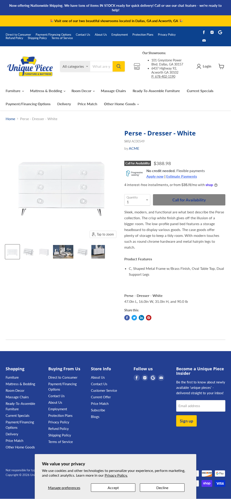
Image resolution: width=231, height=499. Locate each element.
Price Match (87, 104)
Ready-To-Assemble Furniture (156, 91)
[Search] (119, 66)
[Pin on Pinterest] (148, 317)
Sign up (186, 420)
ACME (134, 148)
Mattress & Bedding (46, 91)
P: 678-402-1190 (163, 76)
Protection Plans (142, 34)
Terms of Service (62, 38)
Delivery (64, 104)
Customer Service (104, 390)
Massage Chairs (113, 91)
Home (10, 119)
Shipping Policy (37, 38)
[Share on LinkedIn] (141, 317)
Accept (113, 487)
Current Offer (101, 397)
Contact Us (83, 34)
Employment (119, 34)
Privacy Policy (167, 34)
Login (207, 66)
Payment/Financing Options (53, 34)
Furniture (13, 91)
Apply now (155, 176)
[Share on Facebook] (127, 317)
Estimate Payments (181, 176)
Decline (162, 487)
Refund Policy (14, 38)
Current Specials (200, 91)
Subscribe (98, 410)
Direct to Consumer (18, 34)
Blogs (95, 417)
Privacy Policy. (116, 475)
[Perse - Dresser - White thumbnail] (12, 252)
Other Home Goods (120, 104)
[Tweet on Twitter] (134, 317)
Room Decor (82, 91)
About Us (101, 34)
